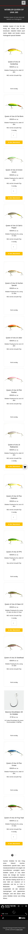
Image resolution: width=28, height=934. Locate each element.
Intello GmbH (19, 929)
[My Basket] (25, 467)
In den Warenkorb (14, 142)
